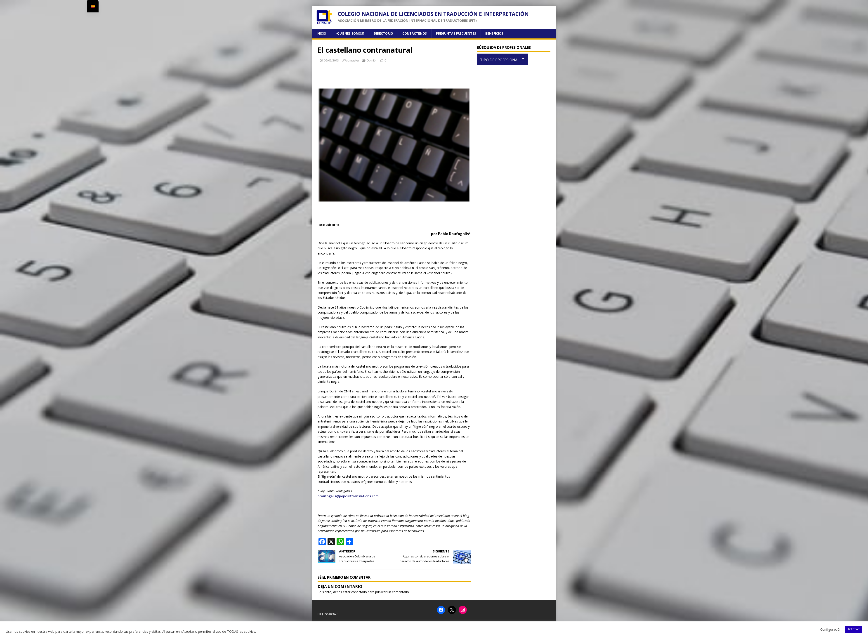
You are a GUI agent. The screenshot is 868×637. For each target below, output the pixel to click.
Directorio (383, 33)
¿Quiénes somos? (350, 33)
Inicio (321, 33)
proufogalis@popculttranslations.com (348, 496)
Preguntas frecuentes (456, 33)
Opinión (372, 60)
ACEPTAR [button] (853, 629)
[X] (452, 610)
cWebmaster (350, 60)
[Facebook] (441, 610)
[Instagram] (463, 610)
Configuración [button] (830, 629)
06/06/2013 (331, 60)
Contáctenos (414, 33)
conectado (359, 592)
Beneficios (494, 33)
